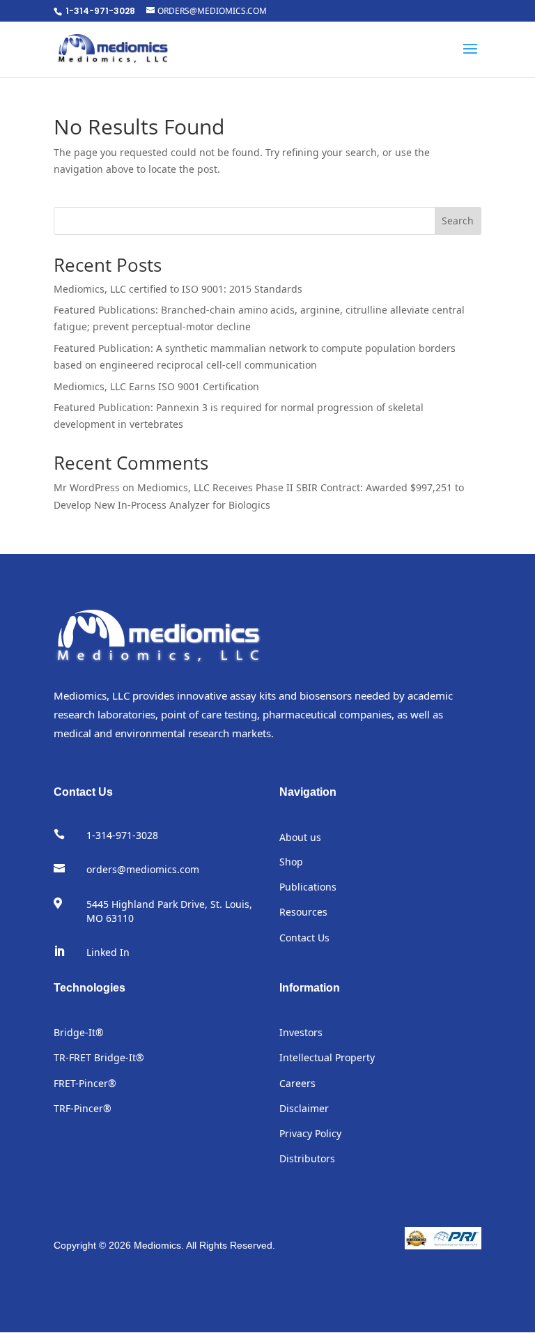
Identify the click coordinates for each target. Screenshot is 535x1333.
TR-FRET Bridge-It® (99, 1057)
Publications (307, 886)
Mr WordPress (87, 487)
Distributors (307, 1158)
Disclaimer (304, 1108)
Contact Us (304, 937)
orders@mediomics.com (142, 869)
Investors (301, 1032)
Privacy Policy (310, 1133)
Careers (297, 1083)
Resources (303, 911)
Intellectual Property (327, 1057)
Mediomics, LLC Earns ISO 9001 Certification (156, 386)
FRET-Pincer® (85, 1083)
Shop (291, 861)
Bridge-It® (79, 1032)
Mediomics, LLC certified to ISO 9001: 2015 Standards (178, 288)
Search (458, 220)
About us (300, 837)
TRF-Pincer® (82, 1108)
